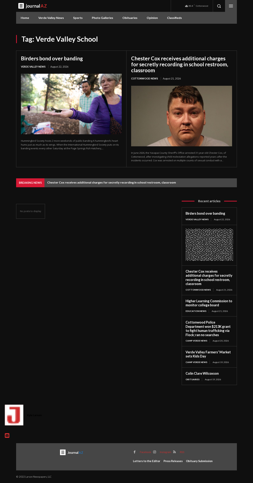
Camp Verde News (196, 340)
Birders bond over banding (52, 58)
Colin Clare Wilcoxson (202, 373)
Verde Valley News (33, 66)
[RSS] (174, 452)
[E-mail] (7, 436)
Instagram (165, 452)
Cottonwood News (144, 78)
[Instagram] (154, 452)
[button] (219, 6)
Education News (196, 311)
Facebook (145, 452)
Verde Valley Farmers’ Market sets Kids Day (208, 354)
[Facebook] (134, 452)
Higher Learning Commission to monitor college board (209, 303)
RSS (182, 452)
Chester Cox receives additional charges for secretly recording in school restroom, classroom (179, 64)
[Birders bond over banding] (71, 104)
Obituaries (192, 379)
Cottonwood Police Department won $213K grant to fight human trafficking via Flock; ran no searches (208, 328)
